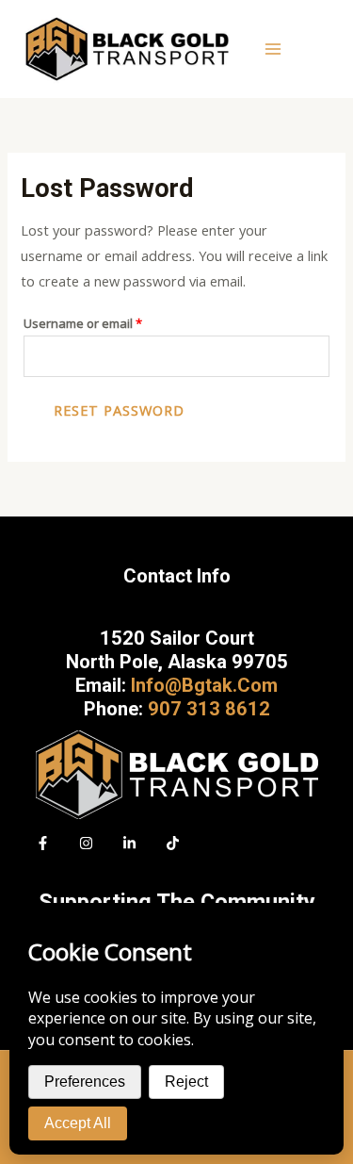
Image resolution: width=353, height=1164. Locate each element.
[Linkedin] (129, 843)
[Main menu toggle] (273, 49)
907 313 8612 (209, 708)
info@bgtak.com (204, 685)
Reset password (119, 410)
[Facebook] (42, 843)
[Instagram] (86, 843)
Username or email (109, 321)
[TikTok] (172, 843)
